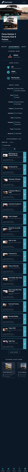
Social (14, 471)
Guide (25, 471)
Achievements (14, 46)
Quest (8, 471)
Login (24, 2)
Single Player (18, 117)
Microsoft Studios (19, 108)
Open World (18, 129)
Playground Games (19, 102)
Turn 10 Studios (18, 113)
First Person (17, 122)
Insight (2, 471)
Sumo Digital (18, 104)
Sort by (5, 142)
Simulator (17, 97)
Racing (16, 95)
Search (19, 471)
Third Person (18, 124)
